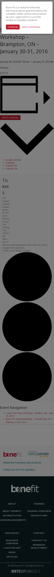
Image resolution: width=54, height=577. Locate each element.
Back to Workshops (31, 27)
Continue (13, 26)
